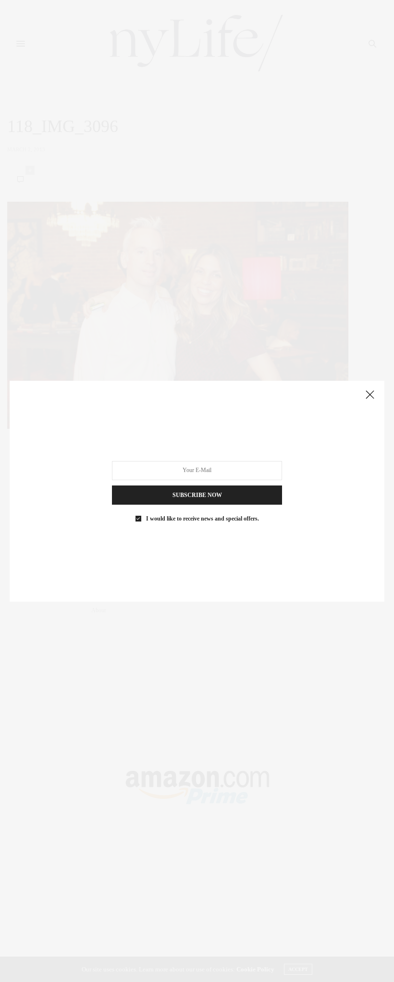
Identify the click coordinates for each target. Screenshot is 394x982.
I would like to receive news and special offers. (202, 518)
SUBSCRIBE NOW (197, 494)
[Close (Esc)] (370, 395)
